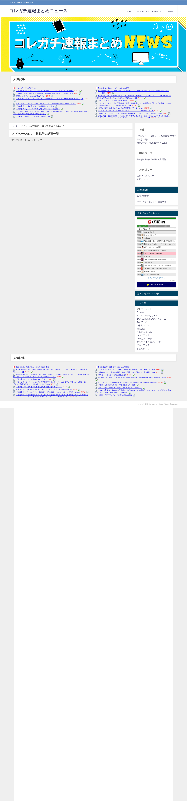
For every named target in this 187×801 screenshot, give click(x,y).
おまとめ (141, 329)
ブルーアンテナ (144, 345)
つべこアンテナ (144, 335)
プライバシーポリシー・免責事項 (151, 202)
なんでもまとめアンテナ (149, 342)
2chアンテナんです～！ (148, 315)
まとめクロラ (143, 348)
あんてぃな (142, 322)
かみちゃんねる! (145, 332)
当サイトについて (145, 176)
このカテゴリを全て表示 (156, 278)
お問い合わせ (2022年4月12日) (152, 143)
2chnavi (140, 312)
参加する (173, 280)
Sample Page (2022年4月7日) (151, 159)
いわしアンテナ (144, 325)
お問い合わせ (143, 179)
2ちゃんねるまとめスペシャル (151, 319)
